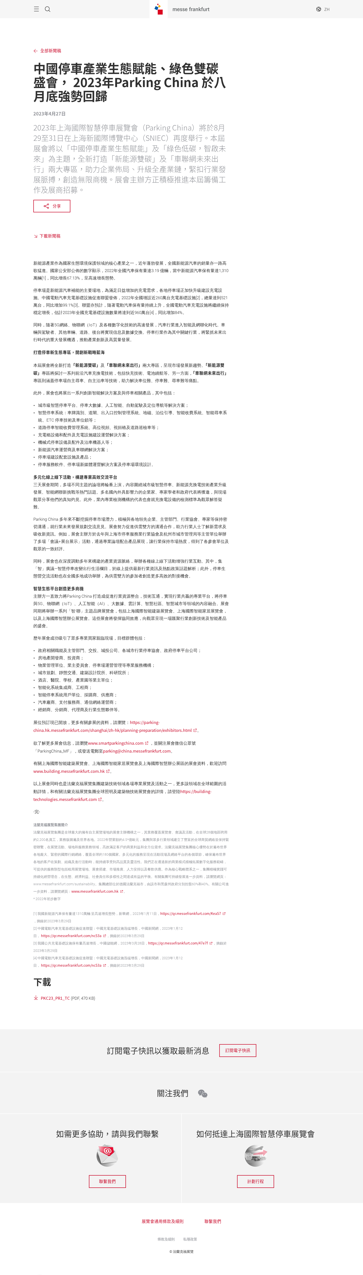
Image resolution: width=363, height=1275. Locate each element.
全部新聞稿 (50, 51)
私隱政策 (190, 1239)
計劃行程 (255, 1181)
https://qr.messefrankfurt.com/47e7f (178, 943)
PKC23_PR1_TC (55, 998)
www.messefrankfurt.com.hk (95, 891)
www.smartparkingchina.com (115, 743)
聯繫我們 (107, 1181)
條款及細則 (166, 1239)
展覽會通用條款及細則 (163, 1221)
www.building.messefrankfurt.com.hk (69, 771)
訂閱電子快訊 (237, 1050)
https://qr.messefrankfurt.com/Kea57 (190, 913)
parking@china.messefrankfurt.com (137, 751)
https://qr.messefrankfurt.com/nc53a (71, 935)
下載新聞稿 (50, 236)
